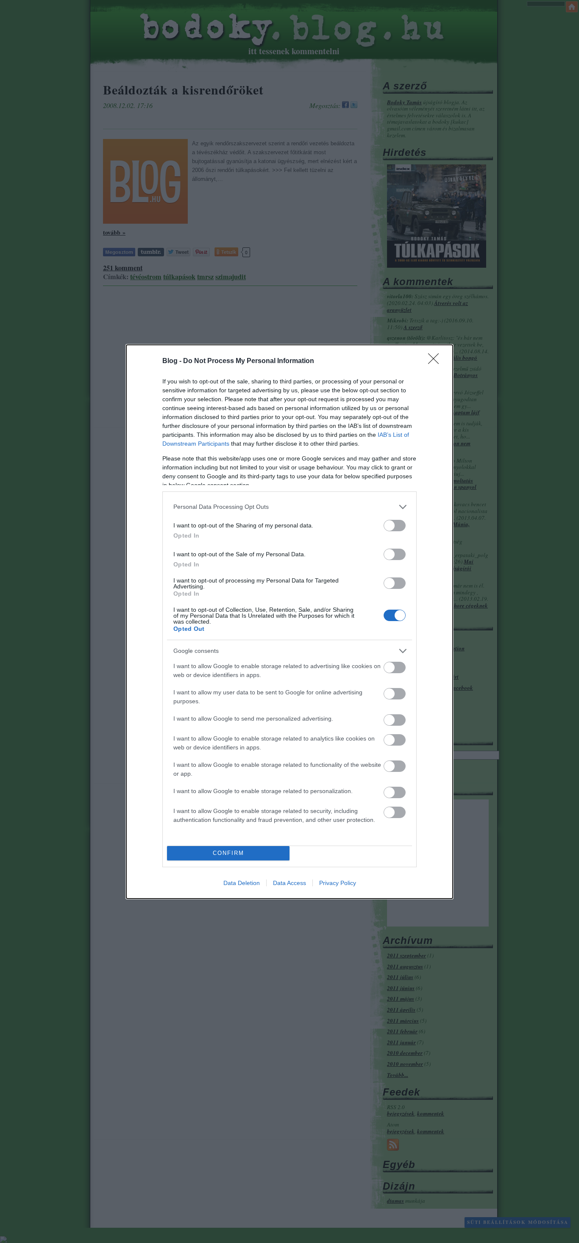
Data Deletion (241, 883)
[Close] (436, 361)
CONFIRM (228, 853)
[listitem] (289, 506)
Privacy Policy (337, 883)
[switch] (395, 525)
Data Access (289, 883)
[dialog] (289, 622)
